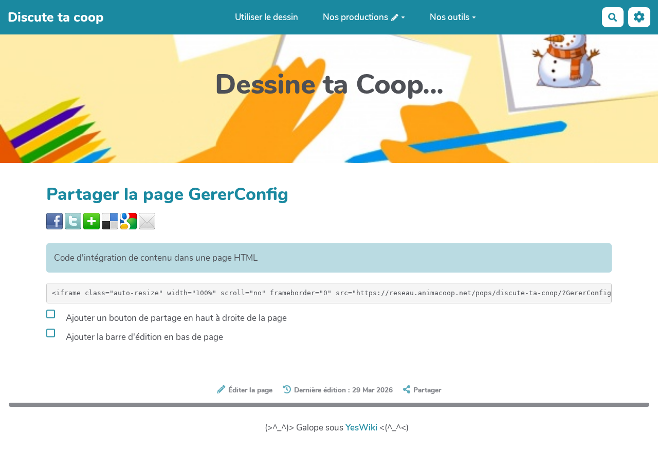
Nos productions (356, 17)
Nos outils (449, 17)
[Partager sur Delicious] (110, 220)
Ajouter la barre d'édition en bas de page (143, 337)
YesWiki (361, 428)
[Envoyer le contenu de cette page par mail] (147, 220)
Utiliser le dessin (266, 17)
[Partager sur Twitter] (73, 220)
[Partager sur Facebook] (54, 220)
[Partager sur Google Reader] (128, 220)
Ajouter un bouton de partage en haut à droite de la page (175, 318)
